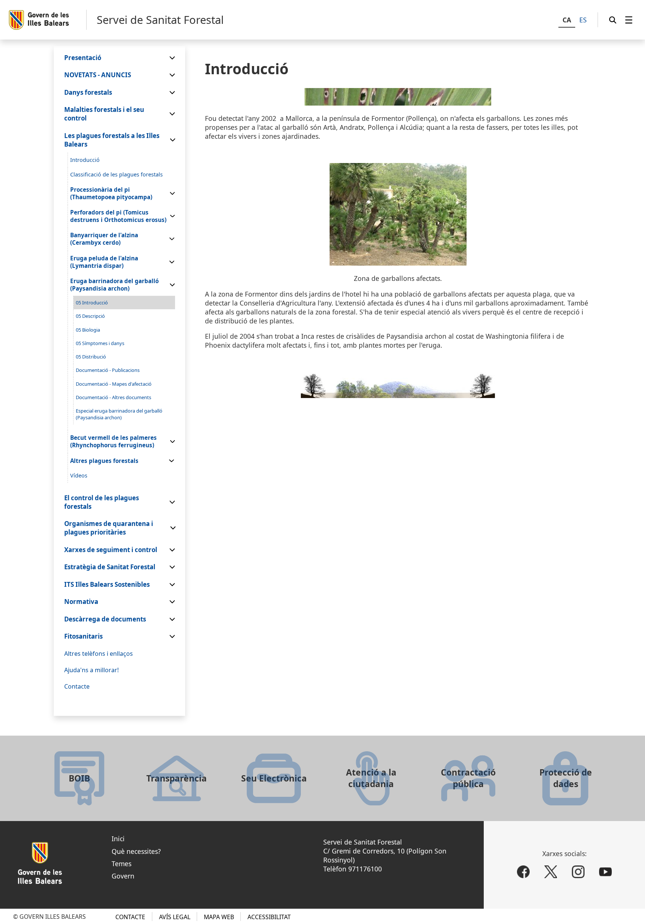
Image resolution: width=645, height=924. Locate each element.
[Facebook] (523, 872)
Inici (118, 838)
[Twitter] (550, 872)
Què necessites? (136, 851)
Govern (123, 875)
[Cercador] (613, 19)
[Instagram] (578, 872)
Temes (121, 863)
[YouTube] (605, 872)
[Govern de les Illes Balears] (47, 20)
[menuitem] (629, 19)
